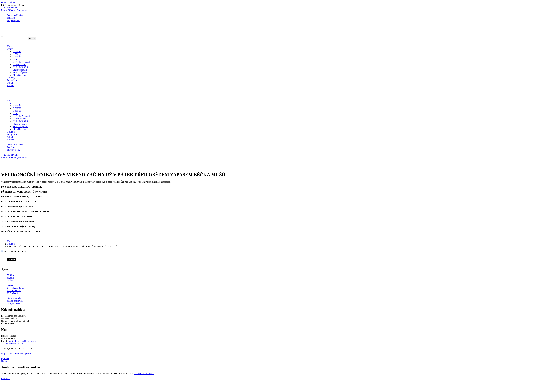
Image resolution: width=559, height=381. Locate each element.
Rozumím (5, 378)
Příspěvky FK (13, 20)
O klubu (11, 83)
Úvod (9, 46)
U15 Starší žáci (14, 290)
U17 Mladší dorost (15, 288)
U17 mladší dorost (21, 62)
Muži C (10, 280)
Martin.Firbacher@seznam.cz (22, 341)
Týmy (10, 49)
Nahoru (4, 361)
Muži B (10, 278)
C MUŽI (17, 56)
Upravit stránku (8, 2)
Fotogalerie (12, 80)
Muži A (10, 275)
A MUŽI (17, 51)
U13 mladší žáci (20, 67)
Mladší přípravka (20, 72)
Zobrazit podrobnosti (144, 373)
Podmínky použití (23, 353)
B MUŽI (17, 54)
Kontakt (10, 85)
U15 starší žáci (19, 64)
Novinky (11, 77)
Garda (15, 59)
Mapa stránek (7, 353)
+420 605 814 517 (14, 343)
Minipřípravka (19, 75)
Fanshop (11, 18)
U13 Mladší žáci (14, 293)
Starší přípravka (20, 70)
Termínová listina (15, 15)
